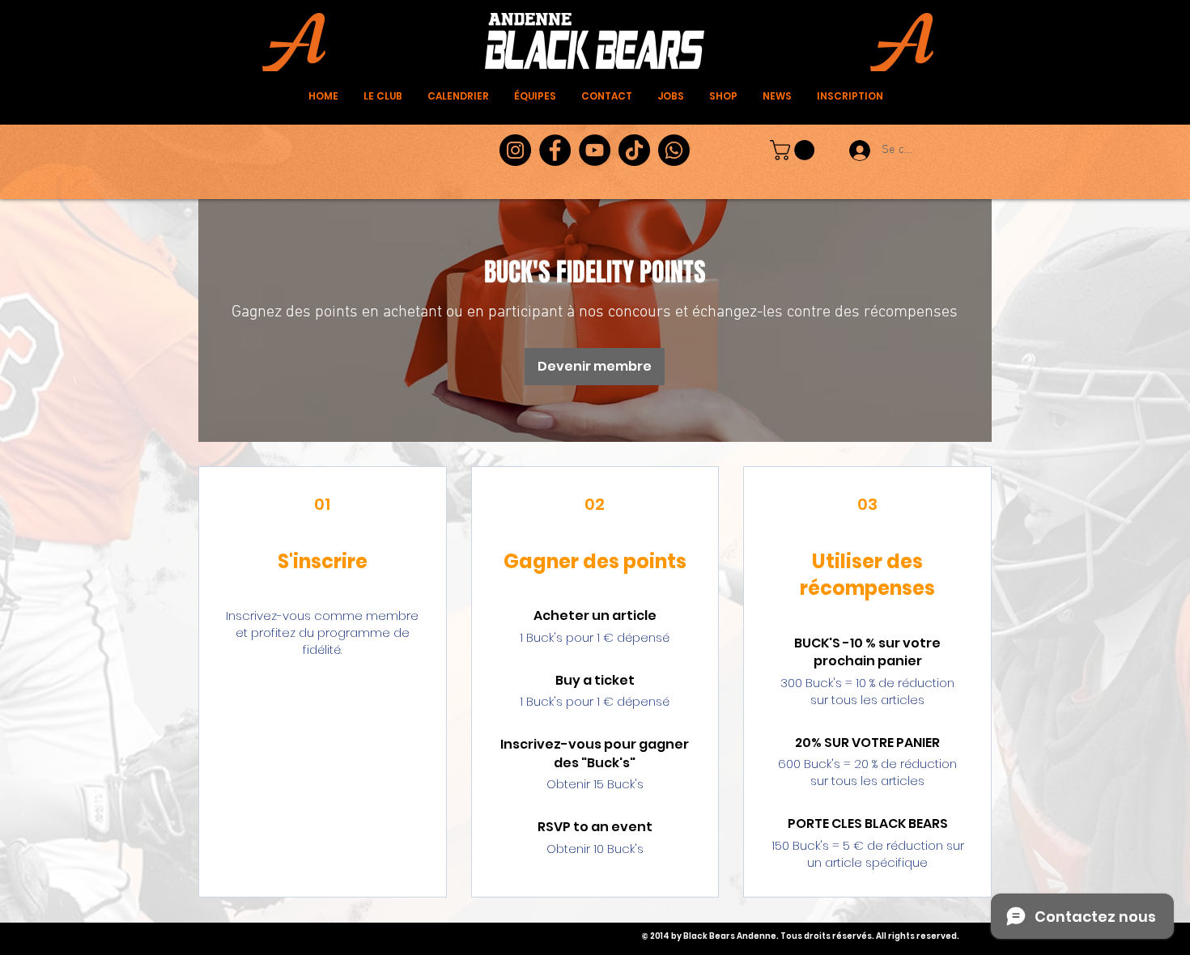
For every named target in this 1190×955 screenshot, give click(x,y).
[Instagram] (515, 150)
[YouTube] (594, 150)
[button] (794, 150)
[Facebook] (555, 150)
